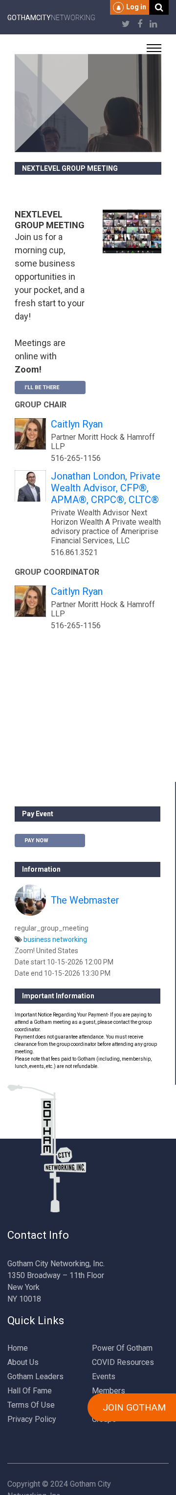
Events (103, 1376)
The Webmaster (85, 900)
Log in (136, 7)
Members (108, 1390)
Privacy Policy (31, 1419)
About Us (23, 1362)
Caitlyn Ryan (77, 424)
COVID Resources (123, 1362)
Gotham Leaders (35, 1376)
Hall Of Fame (29, 1390)
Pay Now (36, 840)
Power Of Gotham (122, 1348)
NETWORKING (51, 18)
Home (17, 1348)
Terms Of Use (31, 1405)
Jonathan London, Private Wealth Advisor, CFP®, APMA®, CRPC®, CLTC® (105, 488)
